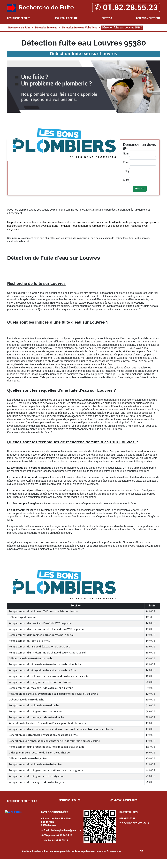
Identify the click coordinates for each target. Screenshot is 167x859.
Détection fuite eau (148, 18)
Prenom (125, 162)
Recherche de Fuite (18, 18)
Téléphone (125, 171)
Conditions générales (123, 800)
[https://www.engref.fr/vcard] (100, 826)
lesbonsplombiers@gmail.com (66, 830)
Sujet (125, 180)
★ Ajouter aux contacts (134, 822)
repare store (127, 818)
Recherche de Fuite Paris (22, 801)
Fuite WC (107, 18)
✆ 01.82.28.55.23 (126, 7)
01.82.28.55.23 (64, 835)
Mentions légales (70, 800)
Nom (125, 153)
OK (141, 851)
